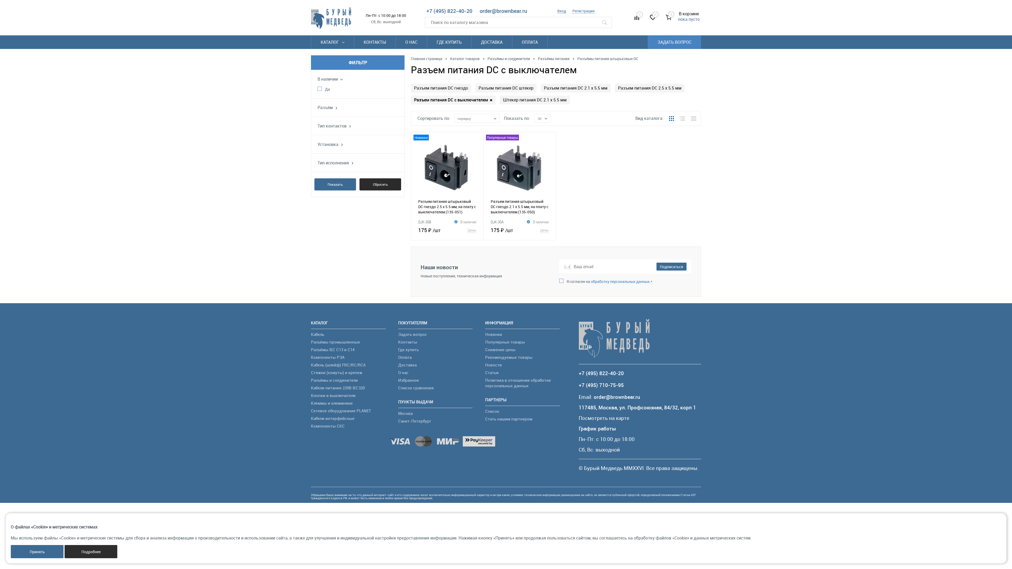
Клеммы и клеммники (332, 403)
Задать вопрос (675, 42)
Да (327, 89)
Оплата (530, 42)
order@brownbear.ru (503, 10)
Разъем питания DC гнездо (441, 88)
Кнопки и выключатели (333, 395)
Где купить (449, 42)
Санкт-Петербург (414, 421)
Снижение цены (500, 349)
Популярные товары (505, 342)
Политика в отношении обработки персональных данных (518, 382)
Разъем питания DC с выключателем (453, 100)
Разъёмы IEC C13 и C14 (332, 349)
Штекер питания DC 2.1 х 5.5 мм (535, 100)
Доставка (492, 42)
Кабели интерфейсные (332, 418)
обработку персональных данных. (621, 281)
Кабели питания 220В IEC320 (338, 387)
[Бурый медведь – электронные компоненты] (331, 18)
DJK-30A (497, 221)
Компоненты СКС (328, 426)
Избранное (408, 380)
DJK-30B (424, 221)
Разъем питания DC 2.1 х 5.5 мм (575, 88)
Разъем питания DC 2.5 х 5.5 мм (650, 88)
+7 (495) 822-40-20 (449, 10)
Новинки (493, 334)
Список (492, 411)
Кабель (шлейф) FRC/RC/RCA (338, 364)
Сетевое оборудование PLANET (341, 410)
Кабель (317, 334)
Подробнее (91, 551)
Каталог (330, 42)
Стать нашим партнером (508, 418)
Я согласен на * (609, 281)
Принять (37, 551)
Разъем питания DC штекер (506, 88)
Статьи (492, 372)
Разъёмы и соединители (334, 380)
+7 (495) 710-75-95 (601, 385)
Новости (493, 364)
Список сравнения (416, 387)
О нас (411, 42)
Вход (561, 10)
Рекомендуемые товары (508, 357)
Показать (335, 184)
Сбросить (380, 184)
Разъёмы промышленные (335, 342)
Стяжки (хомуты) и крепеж (336, 372)
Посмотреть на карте (604, 418)
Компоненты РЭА (327, 357)
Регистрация (583, 10)
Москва (405, 413)
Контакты (375, 42)
